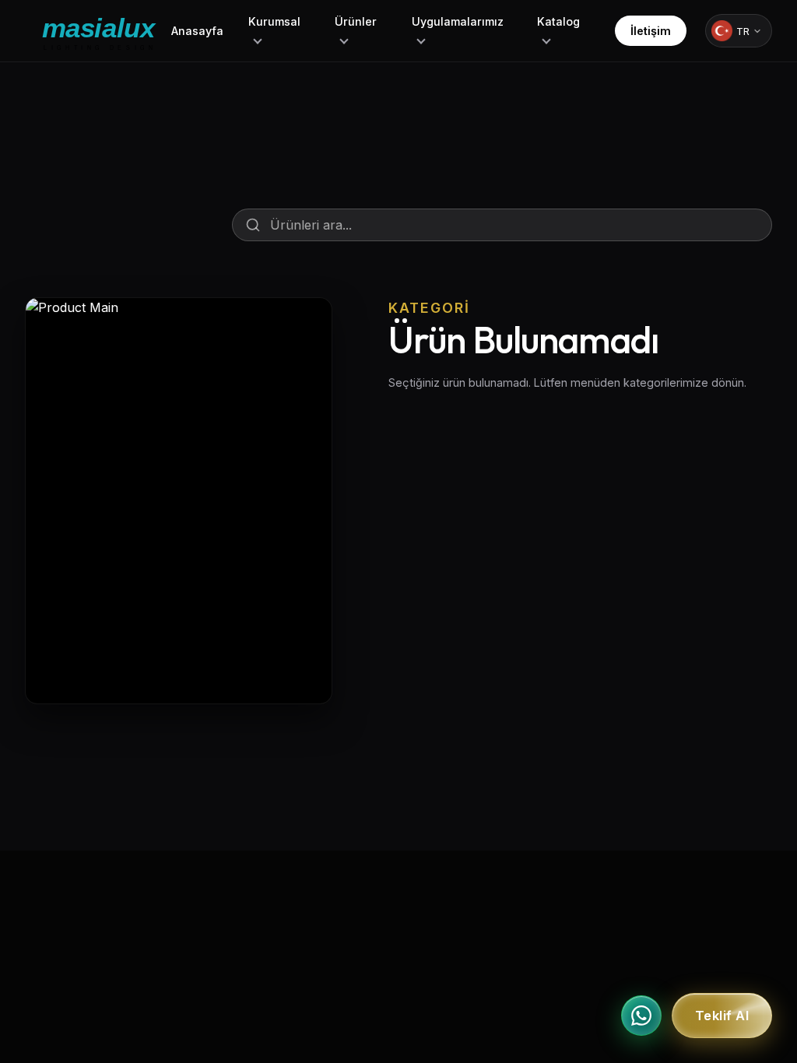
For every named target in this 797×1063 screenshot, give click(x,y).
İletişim (650, 30)
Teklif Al (722, 1015)
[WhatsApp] (641, 1015)
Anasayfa (197, 30)
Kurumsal (274, 21)
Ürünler (356, 21)
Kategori (429, 308)
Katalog (558, 21)
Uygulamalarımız (458, 21)
